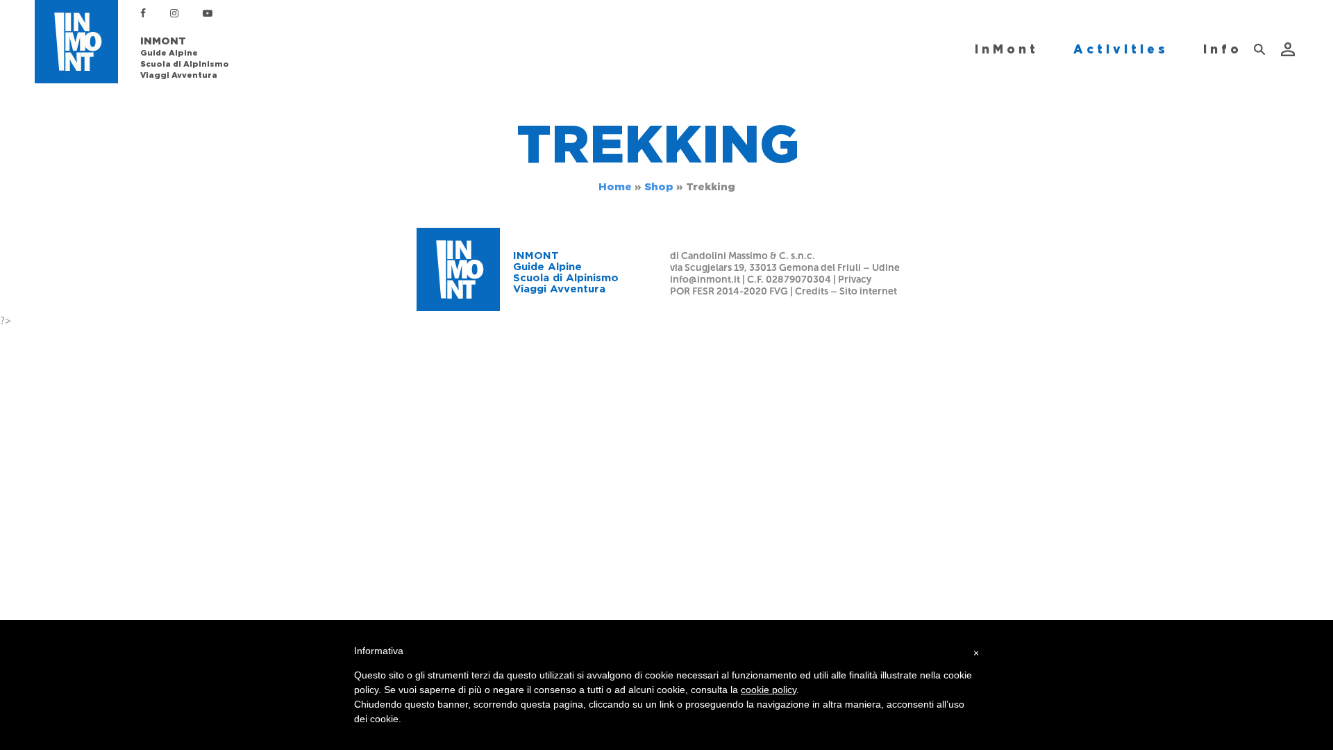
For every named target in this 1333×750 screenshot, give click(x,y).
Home (615, 187)
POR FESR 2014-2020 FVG (729, 291)
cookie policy (768, 689)
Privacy (854, 279)
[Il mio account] (1289, 49)
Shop (658, 187)
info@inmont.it (705, 279)
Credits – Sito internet (846, 291)
